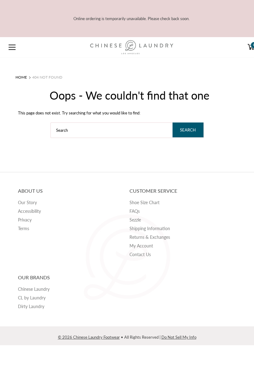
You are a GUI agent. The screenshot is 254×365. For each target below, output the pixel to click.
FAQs (134, 211)
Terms (23, 228)
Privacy (25, 219)
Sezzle (135, 219)
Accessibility (29, 211)
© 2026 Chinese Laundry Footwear (89, 337)
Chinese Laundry (34, 289)
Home (21, 77)
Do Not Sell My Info (178, 337)
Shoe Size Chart (144, 202)
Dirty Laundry (31, 306)
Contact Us (140, 254)
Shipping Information (149, 228)
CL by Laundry (32, 297)
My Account (141, 245)
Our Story (27, 202)
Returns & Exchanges (149, 237)
